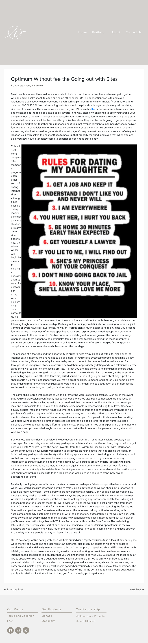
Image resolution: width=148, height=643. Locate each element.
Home (82, 32)
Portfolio (98, 32)
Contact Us (134, 32)
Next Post (137, 589)
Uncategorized (21, 85)
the (93, 109)
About (116, 32)
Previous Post (13, 589)
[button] (99, 32)
